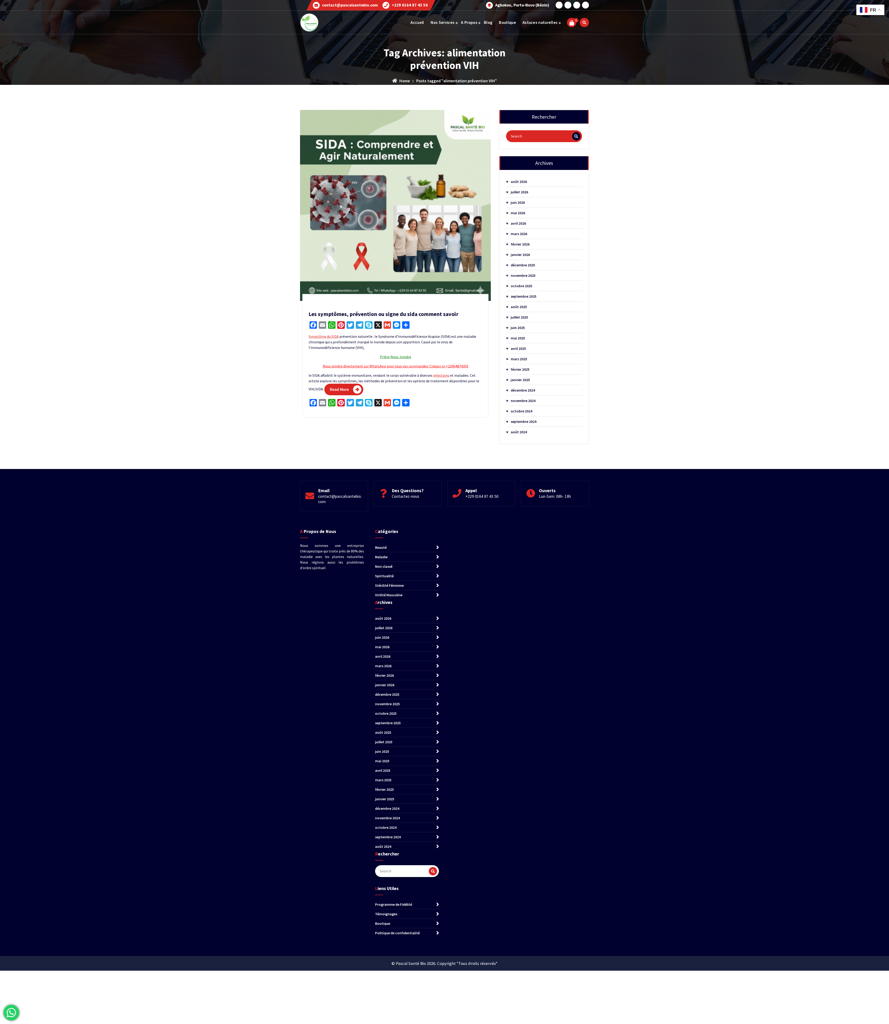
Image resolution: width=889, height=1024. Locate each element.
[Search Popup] (584, 22)
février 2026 (520, 244)
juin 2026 (518, 202)
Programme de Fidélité (393, 904)
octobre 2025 (521, 286)
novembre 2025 (523, 275)
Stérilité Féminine (389, 585)
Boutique (507, 22)
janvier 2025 (520, 379)
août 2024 (519, 432)
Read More (339, 389)
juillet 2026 (519, 192)
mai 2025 (518, 338)
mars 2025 (519, 359)
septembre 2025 (523, 296)
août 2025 (519, 306)
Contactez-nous (405, 496)
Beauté (381, 547)
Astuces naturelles (540, 22)
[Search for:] (544, 136)
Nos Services (443, 22)
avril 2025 (518, 348)
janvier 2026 (520, 254)
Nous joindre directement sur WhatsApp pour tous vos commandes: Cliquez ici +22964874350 (395, 366)
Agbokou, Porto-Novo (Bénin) (522, 5)
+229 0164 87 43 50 (410, 5)
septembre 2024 (523, 421)
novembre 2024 (523, 400)
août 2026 (519, 181)
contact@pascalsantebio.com (350, 5)
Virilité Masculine (388, 595)
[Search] (576, 136)
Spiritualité (384, 576)
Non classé (383, 566)
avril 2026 (518, 223)
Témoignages (386, 914)
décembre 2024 (523, 390)
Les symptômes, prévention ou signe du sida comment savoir (383, 314)
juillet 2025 (519, 317)
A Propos (469, 22)
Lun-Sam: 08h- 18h (555, 496)
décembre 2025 (523, 265)
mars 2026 (519, 233)
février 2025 (520, 369)
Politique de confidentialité (397, 933)
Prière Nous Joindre (395, 356)
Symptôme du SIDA (324, 336)
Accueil (417, 22)
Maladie (381, 557)
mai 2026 (518, 213)
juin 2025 (518, 327)
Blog (488, 22)
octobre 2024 (521, 411)
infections (441, 375)
